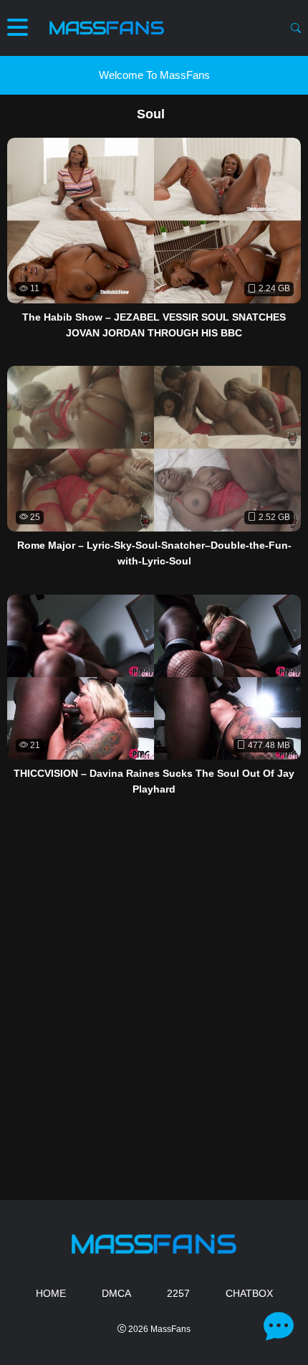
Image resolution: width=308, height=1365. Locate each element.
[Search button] (296, 28)
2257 (178, 1293)
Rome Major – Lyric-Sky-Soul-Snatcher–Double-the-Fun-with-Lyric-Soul (154, 553)
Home (51, 1293)
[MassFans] (106, 28)
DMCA (116, 1293)
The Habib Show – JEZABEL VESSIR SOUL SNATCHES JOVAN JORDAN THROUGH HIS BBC (154, 325)
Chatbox (249, 1293)
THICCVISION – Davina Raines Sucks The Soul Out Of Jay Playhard (154, 781)
